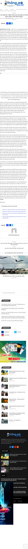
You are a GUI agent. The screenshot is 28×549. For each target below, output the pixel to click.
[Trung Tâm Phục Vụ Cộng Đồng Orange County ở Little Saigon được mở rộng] (4, 415)
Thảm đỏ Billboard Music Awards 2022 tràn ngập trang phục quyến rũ (17, 386)
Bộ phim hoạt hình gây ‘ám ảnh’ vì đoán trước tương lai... (17, 372)
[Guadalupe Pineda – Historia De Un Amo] (4, 394)
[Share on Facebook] (10, 23)
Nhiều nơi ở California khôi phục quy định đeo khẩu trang (14, 209)
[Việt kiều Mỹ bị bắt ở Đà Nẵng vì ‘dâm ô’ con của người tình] (4, 408)
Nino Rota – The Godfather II (15, 420)
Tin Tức (6, 9)
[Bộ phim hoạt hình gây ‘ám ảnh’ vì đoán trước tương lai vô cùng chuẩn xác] (4, 373)
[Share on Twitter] (12, 23)
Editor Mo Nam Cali (9, 18)
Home (1, 9)
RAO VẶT (14, 501)
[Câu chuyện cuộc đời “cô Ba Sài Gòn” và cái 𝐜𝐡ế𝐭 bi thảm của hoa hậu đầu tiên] (4, 380)
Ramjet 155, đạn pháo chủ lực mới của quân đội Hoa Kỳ (14, 211)
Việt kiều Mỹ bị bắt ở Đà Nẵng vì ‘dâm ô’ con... (17, 407)
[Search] (26, 3)
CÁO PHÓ (20, 501)
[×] (14, 526)
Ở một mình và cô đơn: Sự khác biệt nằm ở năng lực (12, 320)
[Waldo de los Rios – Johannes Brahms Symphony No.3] (4, 401)
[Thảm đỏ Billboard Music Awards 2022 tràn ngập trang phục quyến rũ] (4, 387)
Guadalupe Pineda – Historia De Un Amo (17, 392)
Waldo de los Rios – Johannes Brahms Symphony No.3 (16, 400)
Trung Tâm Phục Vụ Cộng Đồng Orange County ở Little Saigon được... (17, 414)
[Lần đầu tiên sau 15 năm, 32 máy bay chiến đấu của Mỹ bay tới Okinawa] (14, 265)
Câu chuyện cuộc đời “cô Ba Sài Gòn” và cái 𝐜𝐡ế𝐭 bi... (17, 379)
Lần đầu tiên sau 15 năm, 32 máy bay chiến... (14, 276)
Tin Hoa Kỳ (12, 9)
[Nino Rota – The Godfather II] (4, 422)
